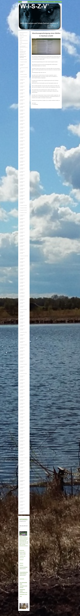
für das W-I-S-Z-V (22, 521)
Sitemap (26, 612)
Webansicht (59, 612)
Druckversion (22, 612)
